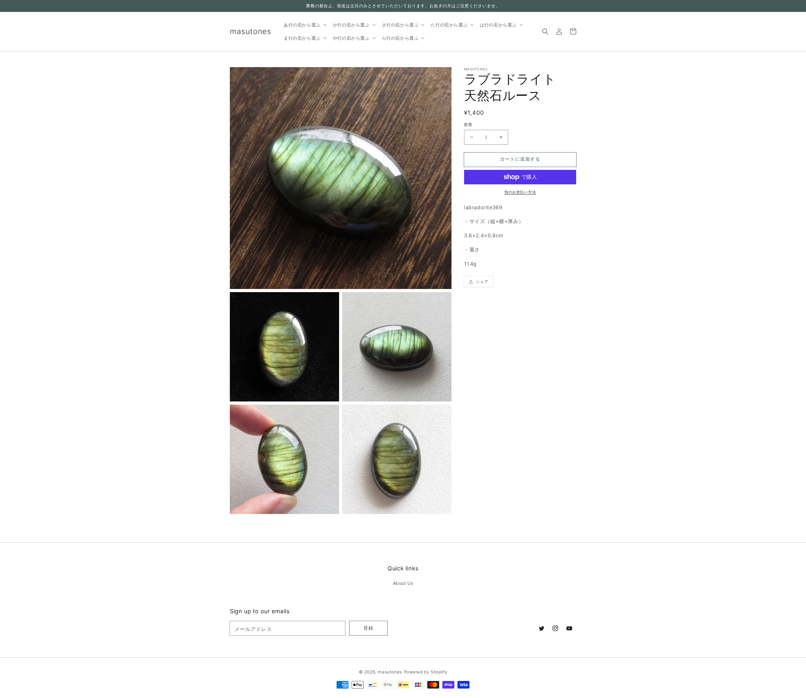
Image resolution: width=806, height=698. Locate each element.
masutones (390, 671)
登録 (368, 628)
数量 (468, 124)
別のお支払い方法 (520, 192)
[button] (545, 31)
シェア (482, 281)
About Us (403, 583)
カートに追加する (520, 159)
